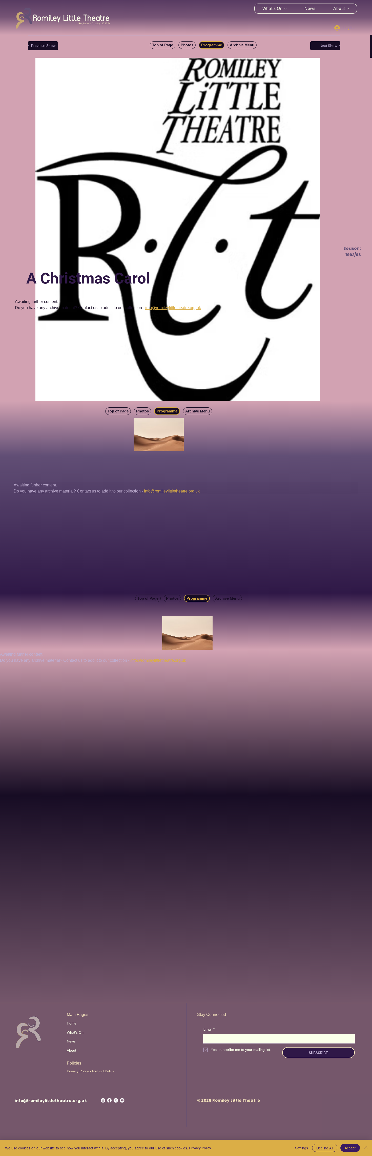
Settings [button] (301, 1147)
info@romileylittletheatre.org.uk (51, 1100)
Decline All (324, 1147)
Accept (350, 1147)
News (71, 1041)
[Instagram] (103, 1100)
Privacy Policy (78, 1071)
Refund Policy (103, 1071)
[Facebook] (109, 1100)
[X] (116, 1100)
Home (71, 1023)
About (71, 1050)
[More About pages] (347, 8)
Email (209, 1029)
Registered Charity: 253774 (94, 23)
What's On (75, 1032)
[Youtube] (122, 1100)
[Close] (366, 1148)
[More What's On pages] (285, 8)
